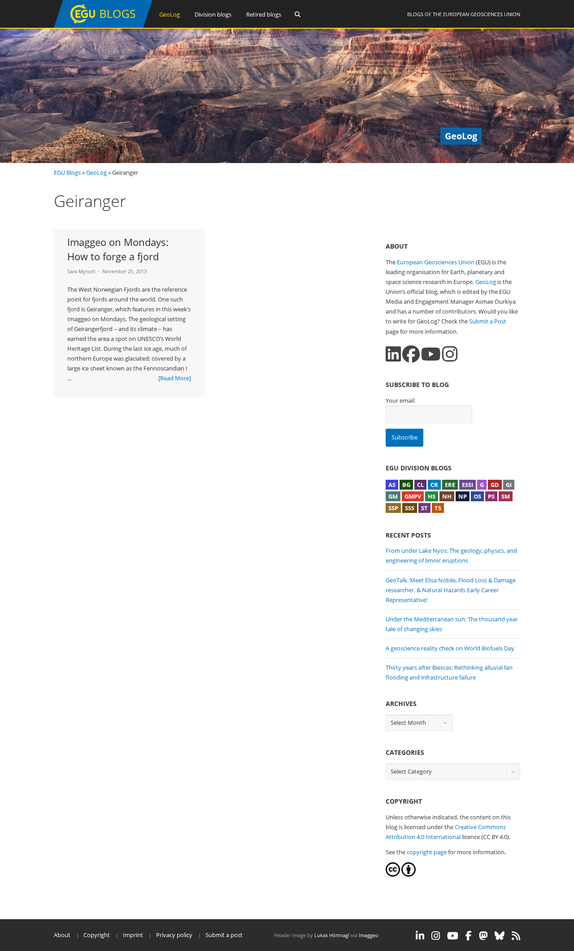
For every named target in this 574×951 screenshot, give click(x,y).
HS (431, 496)
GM (393, 496)
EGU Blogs (67, 172)
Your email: (400, 400)
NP (462, 496)
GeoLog (169, 14)
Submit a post (224, 935)
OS (477, 496)
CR (434, 485)
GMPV (412, 496)
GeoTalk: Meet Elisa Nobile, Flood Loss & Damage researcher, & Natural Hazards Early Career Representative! (451, 590)
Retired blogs (263, 14)
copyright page (427, 852)
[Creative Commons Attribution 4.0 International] (393, 874)
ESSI (467, 485)
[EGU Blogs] (103, 26)
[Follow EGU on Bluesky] (499, 936)
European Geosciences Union (481, 14)
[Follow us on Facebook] (411, 354)
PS (491, 496)
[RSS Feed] (516, 936)
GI (509, 485)
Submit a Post (487, 321)
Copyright (96, 935)
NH (447, 496)
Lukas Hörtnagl (331, 935)
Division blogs (213, 14)
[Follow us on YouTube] (431, 354)
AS (392, 485)
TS (438, 508)
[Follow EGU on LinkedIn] (420, 936)
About (62, 935)
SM (505, 496)
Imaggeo (368, 935)
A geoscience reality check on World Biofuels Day (450, 648)
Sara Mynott (81, 271)
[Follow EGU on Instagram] (435, 936)
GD (495, 485)
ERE (450, 485)
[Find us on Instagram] (449, 354)
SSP (393, 508)
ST (424, 508)
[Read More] (174, 378)
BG (406, 485)
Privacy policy (174, 935)
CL (420, 485)
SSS (409, 508)
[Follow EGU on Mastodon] (483, 936)
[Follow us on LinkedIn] (393, 354)
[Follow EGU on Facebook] (468, 936)
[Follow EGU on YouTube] (452, 936)
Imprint (133, 935)
